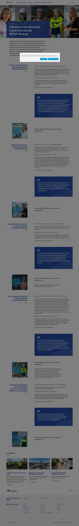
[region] (40, 57)
